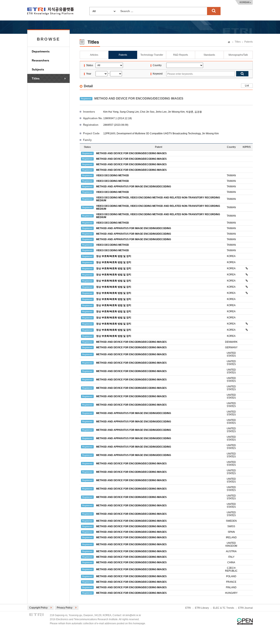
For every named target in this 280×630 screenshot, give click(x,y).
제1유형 (245, 621)
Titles (36, 78)
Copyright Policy (38, 607)
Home (229, 42)
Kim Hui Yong (110, 111)
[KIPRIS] (247, 268)
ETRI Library (202, 607)
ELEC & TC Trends (223, 607)
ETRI (188, 607)
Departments (41, 51)
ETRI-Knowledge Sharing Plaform (50, 11)
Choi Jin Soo (147, 111)
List (247, 85)
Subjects (38, 69)
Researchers (40, 60)
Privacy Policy (64, 607)
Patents (248, 41)
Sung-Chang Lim (129, 111)
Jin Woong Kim (176, 111)
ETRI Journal (245, 607)
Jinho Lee (161, 111)
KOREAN (244, 2)
